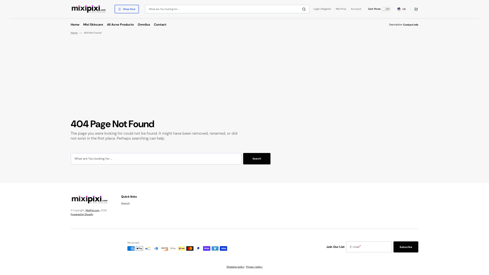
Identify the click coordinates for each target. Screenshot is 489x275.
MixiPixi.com (93, 210)
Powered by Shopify (82, 214)
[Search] (305, 9)
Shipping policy (235, 267)
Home (74, 32)
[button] (415, 9)
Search (257, 158)
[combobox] (227, 9)
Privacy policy (254, 267)
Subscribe (406, 247)
